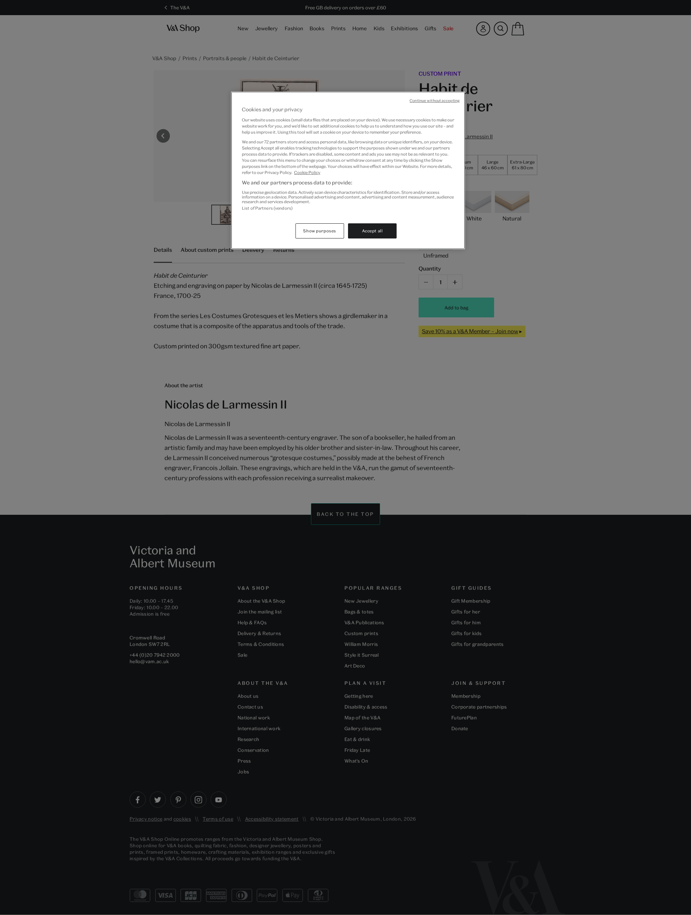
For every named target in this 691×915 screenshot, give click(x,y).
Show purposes (319, 230)
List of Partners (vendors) (267, 208)
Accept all (372, 230)
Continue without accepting (435, 100)
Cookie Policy (307, 172)
